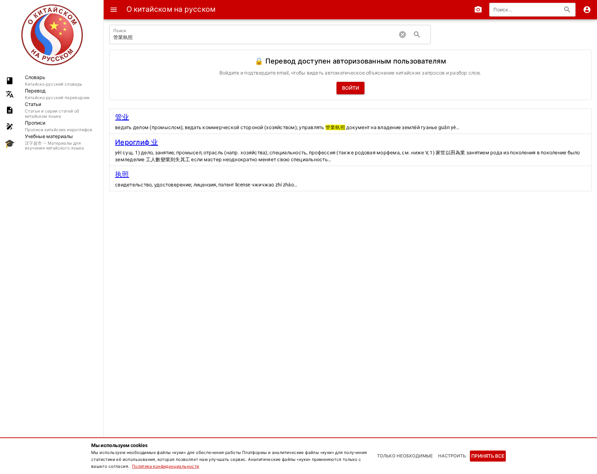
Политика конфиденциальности (165, 466)
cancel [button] (402, 34)
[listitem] (51, 80)
